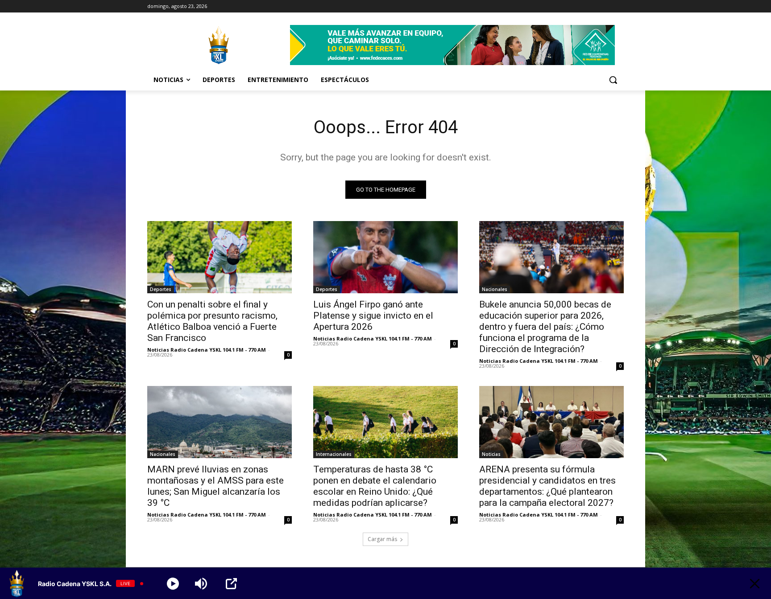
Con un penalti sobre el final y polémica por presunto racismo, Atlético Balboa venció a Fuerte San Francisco (212, 321)
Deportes (160, 289)
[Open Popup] (231, 583)
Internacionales (334, 454)
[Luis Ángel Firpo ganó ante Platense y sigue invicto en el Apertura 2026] (385, 257)
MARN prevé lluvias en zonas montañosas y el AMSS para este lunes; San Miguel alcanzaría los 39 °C (215, 486)
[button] (613, 79)
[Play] (173, 583)
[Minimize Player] (754, 583)
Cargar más (382, 539)
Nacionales (494, 289)
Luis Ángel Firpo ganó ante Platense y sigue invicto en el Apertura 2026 (373, 315)
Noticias (491, 454)
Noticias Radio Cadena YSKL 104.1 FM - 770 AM (206, 349)
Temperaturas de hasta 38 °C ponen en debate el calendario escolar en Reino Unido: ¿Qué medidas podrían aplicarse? (374, 486)
